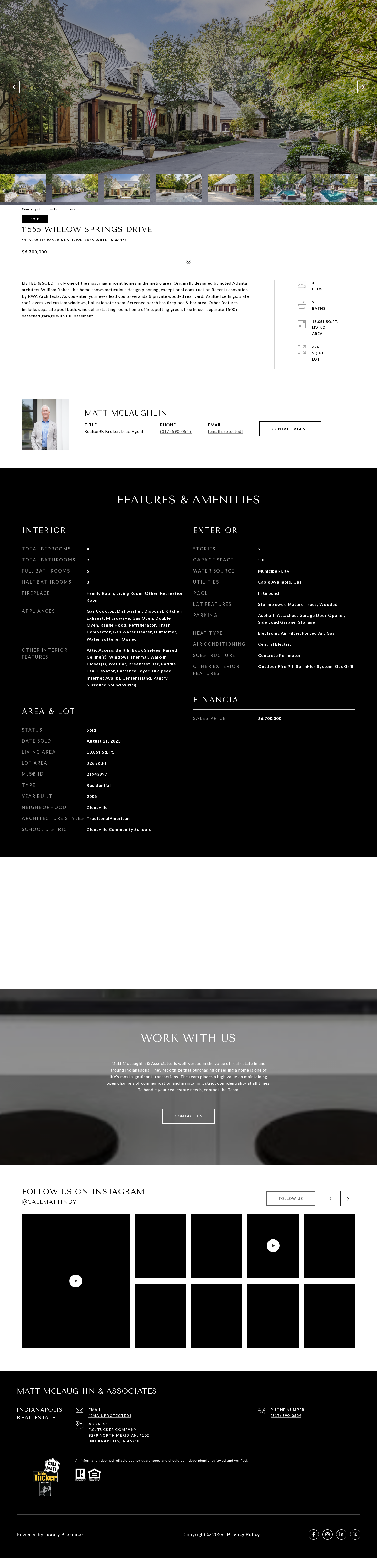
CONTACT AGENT (290, 429)
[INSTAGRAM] (327, 1534)
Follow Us (291, 1198)
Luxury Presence (63, 1534)
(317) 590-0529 (176, 431)
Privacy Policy (243, 1534)
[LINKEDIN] (341, 1534)
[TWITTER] (355, 1534)
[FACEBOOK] (314, 1534)
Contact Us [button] (188, 1116)
